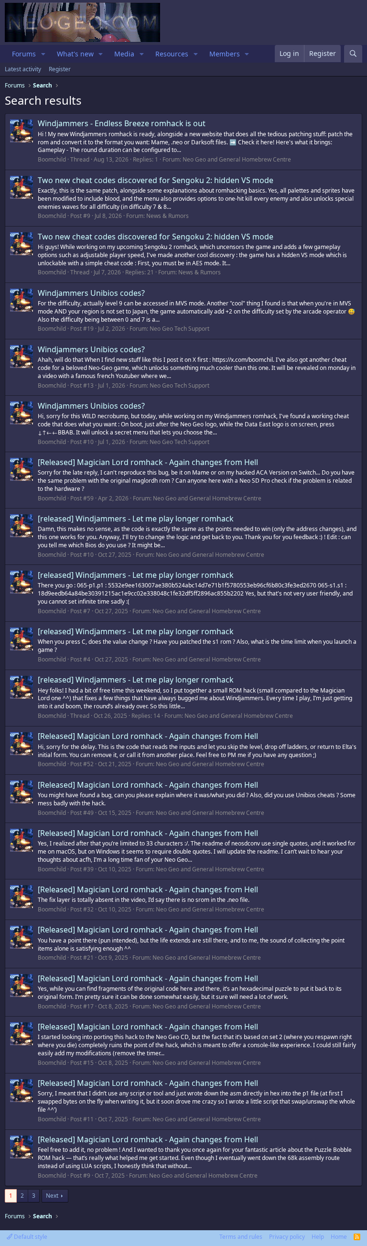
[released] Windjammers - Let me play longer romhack (136, 518)
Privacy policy (287, 1237)
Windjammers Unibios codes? (91, 293)
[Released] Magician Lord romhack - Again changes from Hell (148, 462)
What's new (75, 53)
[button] (43, 54)
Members (224, 53)
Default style (29, 1237)
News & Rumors (167, 216)
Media (124, 53)
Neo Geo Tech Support (179, 329)
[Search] (353, 54)
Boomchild (52, 159)
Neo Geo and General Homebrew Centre (237, 159)
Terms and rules (240, 1237)
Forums (24, 53)
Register (60, 69)
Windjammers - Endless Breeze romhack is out (121, 123)
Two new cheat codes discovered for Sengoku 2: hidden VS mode (155, 180)
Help (318, 1237)
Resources (171, 53)
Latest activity (23, 69)
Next (52, 1196)
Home (339, 1237)
